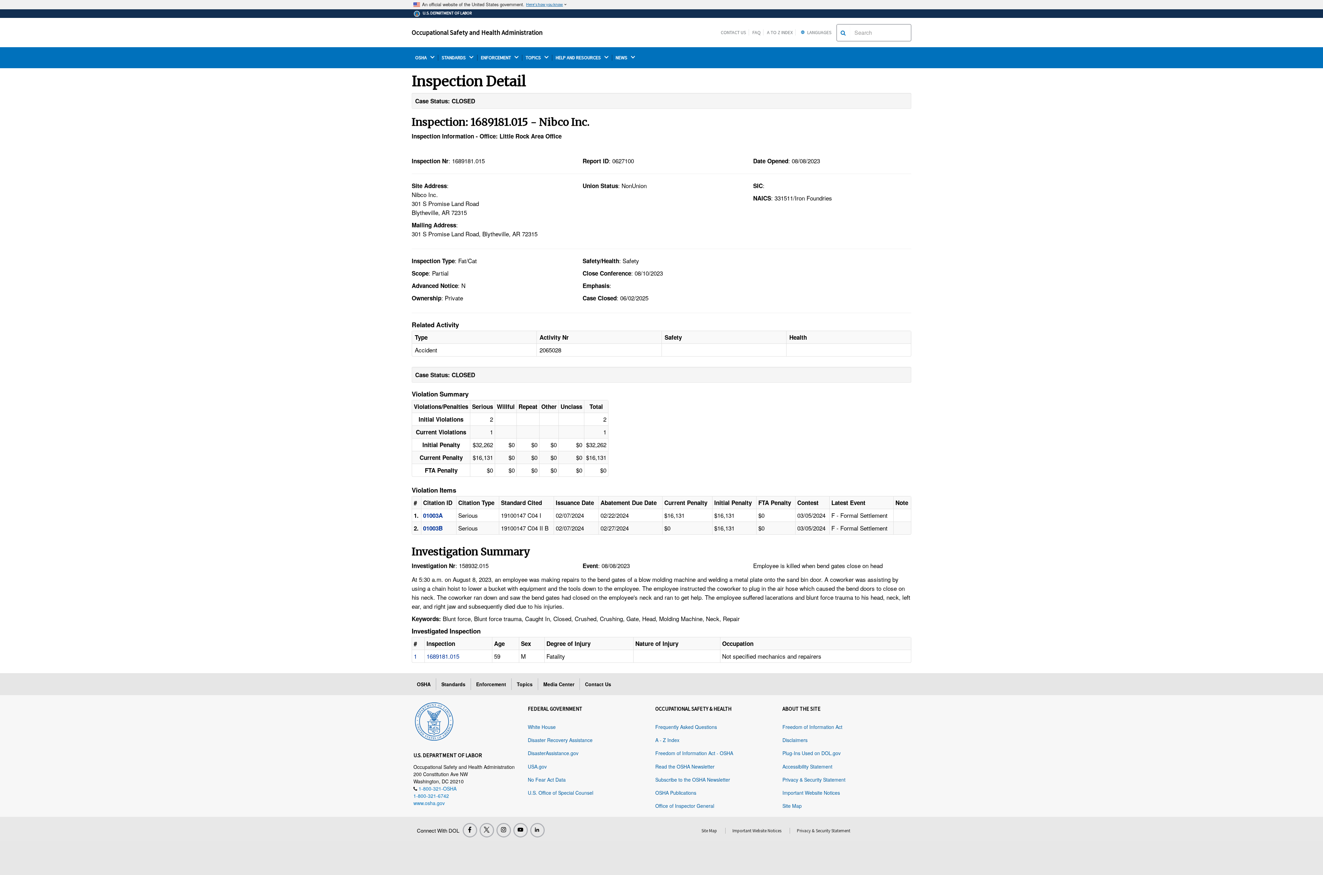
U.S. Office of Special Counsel (560, 792)
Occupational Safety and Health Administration (477, 32)
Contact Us (733, 32)
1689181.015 (443, 656)
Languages (819, 32)
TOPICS (534, 58)
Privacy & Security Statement (813, 779)
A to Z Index (780, 32)
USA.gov (537, 766)
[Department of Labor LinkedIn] (537, 830)
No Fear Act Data (547, 779)
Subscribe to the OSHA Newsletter (692, 779)
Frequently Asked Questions (686, 726)
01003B (433, 528)
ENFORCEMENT (496, 58)
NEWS (622, 58)
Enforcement (491, 684)
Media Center (558, 684)
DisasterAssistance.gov (553, 753)
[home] (434, 720)
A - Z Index (667, 740)
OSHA (421, 58)
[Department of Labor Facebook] (470, 830)
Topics (525, 684)
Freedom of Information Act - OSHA (694, 753)
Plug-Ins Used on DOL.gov (811, 753)
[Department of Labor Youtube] (520, 830)
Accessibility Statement (807, 766)
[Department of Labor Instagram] (503, 830)
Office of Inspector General (684, 805)
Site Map (792, 805)
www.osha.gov (429, 803)
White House (542, 726)
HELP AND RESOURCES (579, 58)
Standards (453, 684)
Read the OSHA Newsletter (685, 766)
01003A (433, 515)
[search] (843, 32)
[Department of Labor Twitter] (487, 830)
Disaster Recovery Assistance (560, 740)
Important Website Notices (811, 792)
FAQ (756, 32)
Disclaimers (795, 740)
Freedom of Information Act (812, 726)
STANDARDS (454, 58)
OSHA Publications (675, 792)
